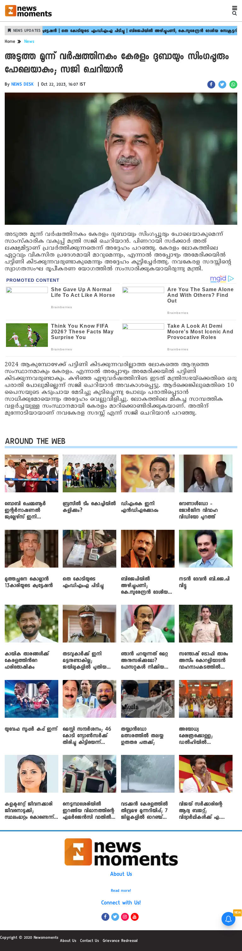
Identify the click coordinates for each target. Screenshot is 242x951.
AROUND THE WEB (35, 442)
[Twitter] (115, 917)
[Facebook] (105, 917)
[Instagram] (125, 917)
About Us (121, 875)
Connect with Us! (121, 903)
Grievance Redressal (120, 941)
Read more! (121, 891)
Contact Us (89, 941)
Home (10, 42)
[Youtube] (135, 917)
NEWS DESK (22, 85)
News (29, 42)
